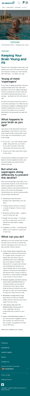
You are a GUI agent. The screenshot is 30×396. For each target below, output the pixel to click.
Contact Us (5, 362)
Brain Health (17, 7)
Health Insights (9, 7)
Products (4, 343)
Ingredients (5, 348)
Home (3, 7)
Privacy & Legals (5, 375)
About (3, 357)
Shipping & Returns (6, 379)
